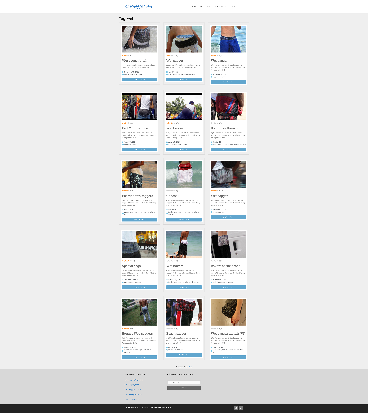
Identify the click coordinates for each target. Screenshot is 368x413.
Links (209, 7)
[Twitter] (241, 408)
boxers (135, 74)
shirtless (239, 144)
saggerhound (217, 77)
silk (235, 350)
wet (140, 74)
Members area (219, 7)
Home (185, 7)
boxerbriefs (137, 212)
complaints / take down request (160, 407)
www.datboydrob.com (133, 394)
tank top (193, 282)
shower (230, 350)
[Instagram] (236, 408)
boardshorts (128, 74)
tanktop (180, 144)
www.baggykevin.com (133, 389)
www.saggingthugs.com (134, 380)
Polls (201, 7)
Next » (191, 367)
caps (140, 350)
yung (173, 214)
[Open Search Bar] (240, 7)
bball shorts (217, 144)
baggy (126, 282)
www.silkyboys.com (132, 385)
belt (214, 212)
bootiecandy (128, 144)
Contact (233, 7)
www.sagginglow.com (133, 399)
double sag (188, 74)
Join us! (193, 7)
